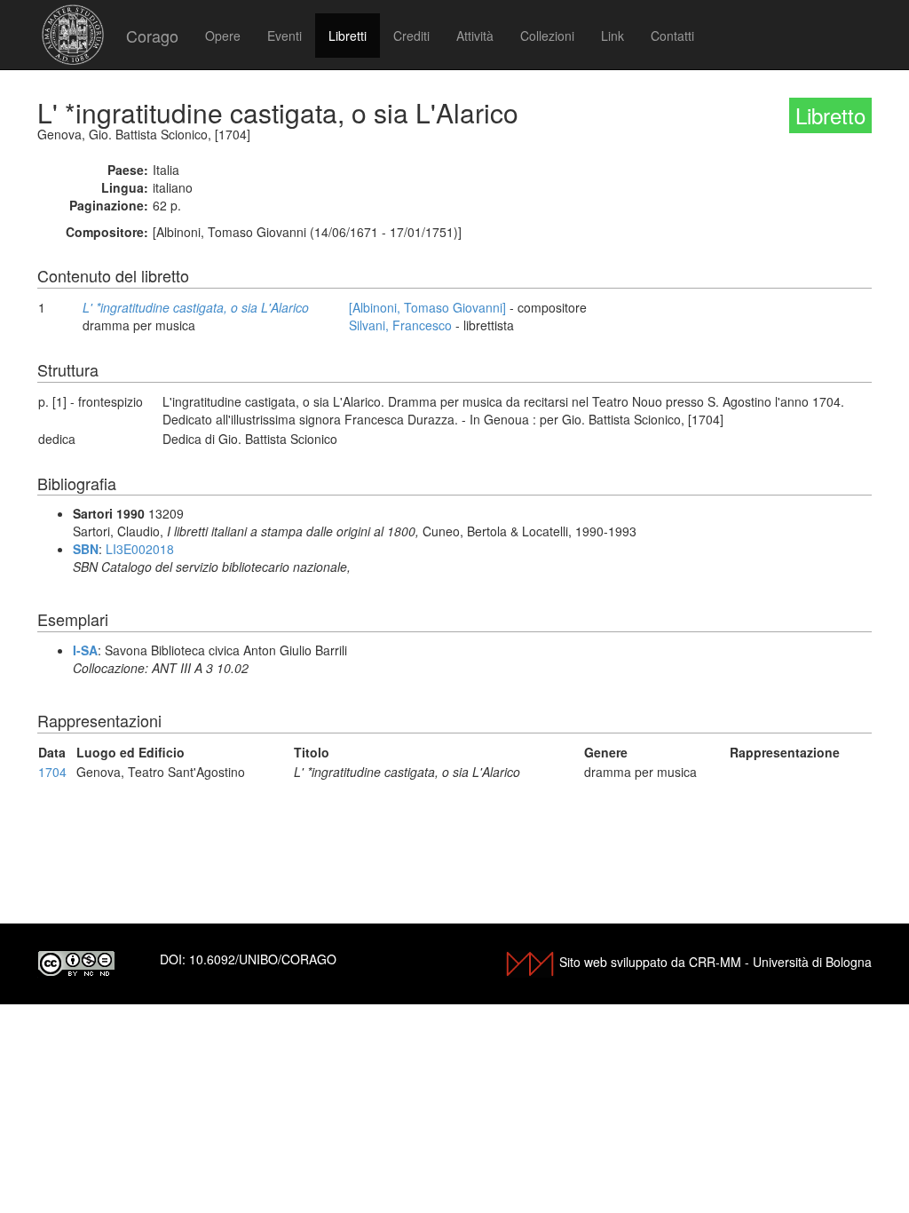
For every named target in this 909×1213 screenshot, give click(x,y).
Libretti (347, 35)
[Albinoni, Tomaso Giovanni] (427, 307)
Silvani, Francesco (400, 325)
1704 (52, 772)
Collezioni (547, 35)
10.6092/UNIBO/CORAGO (262, 959)
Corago (152, 35)
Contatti (672, 35)
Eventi (284, 35)
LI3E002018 (140, 549)
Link (612, 35)
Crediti (411, 35)
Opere (223, 35)
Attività (475, 35)
